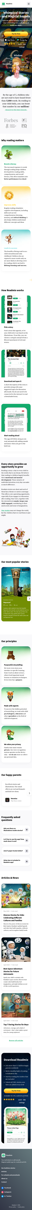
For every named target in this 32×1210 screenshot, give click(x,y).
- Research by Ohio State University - (16, 110)
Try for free (16, 34)
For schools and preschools (10, 1175)
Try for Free (16, 1091)
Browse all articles (16, 1040)
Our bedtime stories (8, 1168)
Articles (4, 1171)
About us (4, 1178)
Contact (4, 1182)
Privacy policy (12, 1207)
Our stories (5, 510)
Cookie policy (21, 1207)
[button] (29, 4)
